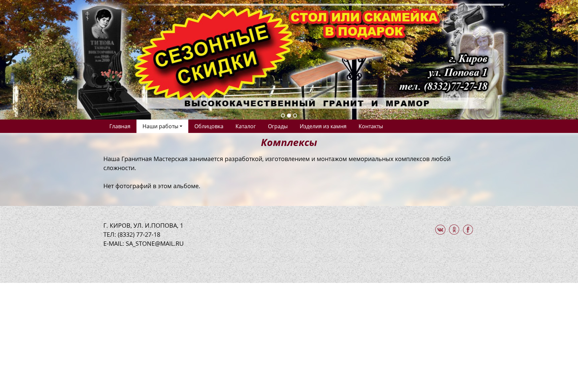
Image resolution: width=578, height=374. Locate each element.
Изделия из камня (323, 126)
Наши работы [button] (160, 126)
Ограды (278, 126)
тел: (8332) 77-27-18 (131, 234)
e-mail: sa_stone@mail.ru (143, 243)
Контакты (371, 126)
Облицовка (208, 126)
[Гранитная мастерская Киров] (289, 59)
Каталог (245, 126)
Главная (119, 126)
